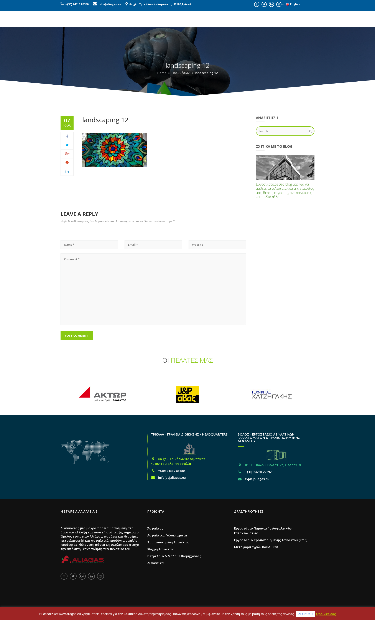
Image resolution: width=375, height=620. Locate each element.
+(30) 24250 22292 (258, 472)
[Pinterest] (67, 162)
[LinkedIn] (67, 171)
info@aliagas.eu (110, 4)
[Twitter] (67, 145)
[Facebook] (67, 136)
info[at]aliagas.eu (172, 477)
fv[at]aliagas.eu (257, 479)
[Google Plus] (67, 153)
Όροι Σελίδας (326, 614)
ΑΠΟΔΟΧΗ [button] (305, 614)
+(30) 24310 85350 (77, 4)
